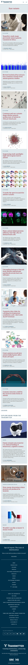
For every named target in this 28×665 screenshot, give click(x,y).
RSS (14, 611)
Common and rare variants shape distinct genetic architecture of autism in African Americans (12, 116)
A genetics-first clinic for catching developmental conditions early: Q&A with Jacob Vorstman (13, 314)
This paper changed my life (14, 571)
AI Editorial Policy (14, 617)
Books (14, 578)
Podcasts (14, 573)
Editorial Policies (14, 615)
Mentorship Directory (14, 604)
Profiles (14, 569)
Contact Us (14, 624)
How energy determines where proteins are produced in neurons (14, 489)
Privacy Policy (14, 619)
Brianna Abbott (8, 48)
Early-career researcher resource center (14, 602)
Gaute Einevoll (8, 500)
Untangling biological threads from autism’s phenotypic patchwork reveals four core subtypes (13, 272)
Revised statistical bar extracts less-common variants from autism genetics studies (14, 76)
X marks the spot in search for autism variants (13, 194)
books (14, 580)
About (14, 593)
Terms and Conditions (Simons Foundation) (14, 613)
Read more (14, 556)
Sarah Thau (7, 539)
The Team (14, 595)
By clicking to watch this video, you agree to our (14, 479)
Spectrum (6, 33)
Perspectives (14, 565)
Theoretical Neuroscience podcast (10, 484)
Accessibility (14, 622)
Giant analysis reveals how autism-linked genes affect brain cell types (12, 355)
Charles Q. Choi (8, 243)
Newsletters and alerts (14, 600)
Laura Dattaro (7, 127)
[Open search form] (23, 2)
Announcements (14, 606)
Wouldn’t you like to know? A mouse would (13, 529)
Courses (14, 584)
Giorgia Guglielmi (8, 405)
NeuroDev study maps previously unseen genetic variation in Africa (12, 38)
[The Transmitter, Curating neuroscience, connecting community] (7, 2)
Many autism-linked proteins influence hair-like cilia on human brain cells (13, 233)
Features (14, 567)
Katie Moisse (7, 166)
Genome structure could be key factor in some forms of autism (12, 393)
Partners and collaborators (14, 598)
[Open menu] (26, 2)
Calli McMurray (8, 460)
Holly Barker (7, 87)
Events (14, 582)
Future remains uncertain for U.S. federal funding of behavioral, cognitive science (13, 445)
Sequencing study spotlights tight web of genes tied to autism (13, 156)
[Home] (14, 645)
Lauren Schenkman (8, 326)
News (14, 562)
